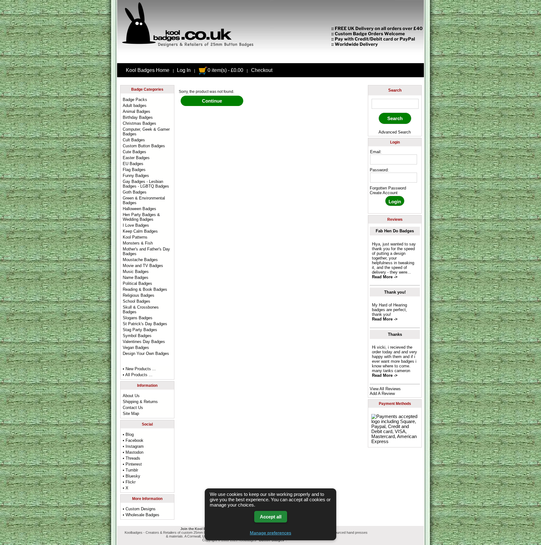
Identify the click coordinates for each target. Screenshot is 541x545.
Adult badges (135, 105)
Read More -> (385, 277)
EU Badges (133, 163)
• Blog (128, 434)
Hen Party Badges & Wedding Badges (141, 217)
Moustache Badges (140, 259)
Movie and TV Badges (143, 265)
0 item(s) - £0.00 (225, 70)
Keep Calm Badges (140, 231)
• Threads (131, 458)
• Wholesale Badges (141, 514)
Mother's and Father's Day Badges (146, 251)
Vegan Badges (136, 347)
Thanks (395, 334)
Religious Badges (138, 295)
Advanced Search (395, 132)
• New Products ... (139, 368)
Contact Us (133, 407)
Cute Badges (134, 151)
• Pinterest (132, 464)
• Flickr (129, 482)
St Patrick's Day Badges (145, 323)
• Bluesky (131, 476)
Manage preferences (270, 532)
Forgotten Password (388, 188)
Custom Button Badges (144, 146)
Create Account (384, 192)
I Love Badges (136, 225)
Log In (184, 70)
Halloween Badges (139, 208)
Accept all (270, 516)
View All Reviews (385, 388)
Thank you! (395, 292)
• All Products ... (137, 374)
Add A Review (382, 393)
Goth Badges (135, 192)
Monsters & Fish (138, 243)
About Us (131, 395)
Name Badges (135, 277)
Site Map (131, 413)
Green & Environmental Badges (144, 200)
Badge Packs (135, 99)
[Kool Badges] (270, 58)
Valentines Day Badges (144, 341)
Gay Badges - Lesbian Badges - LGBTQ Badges (146, 184)
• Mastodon (133, 452)
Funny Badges (136, 175)
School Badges (136, 301)
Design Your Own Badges (146, 353)
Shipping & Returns (140, 401)
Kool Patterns (135, 237)
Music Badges (136, 271)
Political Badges (137, 283)
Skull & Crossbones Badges (141, 309)
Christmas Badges (139, 123)
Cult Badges (134, 140)
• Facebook (133, 440)
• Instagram (133, 446)
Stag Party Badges (140, 329)
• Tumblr (130, 470)
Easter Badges (136, 157)
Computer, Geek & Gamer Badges (146, 131)
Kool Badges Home (147, 70)
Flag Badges (134, 169)
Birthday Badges (138, 117)
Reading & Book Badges (145, 289)
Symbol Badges (137, 335)
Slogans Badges (137, 317)
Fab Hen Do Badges (395, 231)
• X (125, 488)
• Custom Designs (139, 509)
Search (395, 90)
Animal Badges (136, 111)
